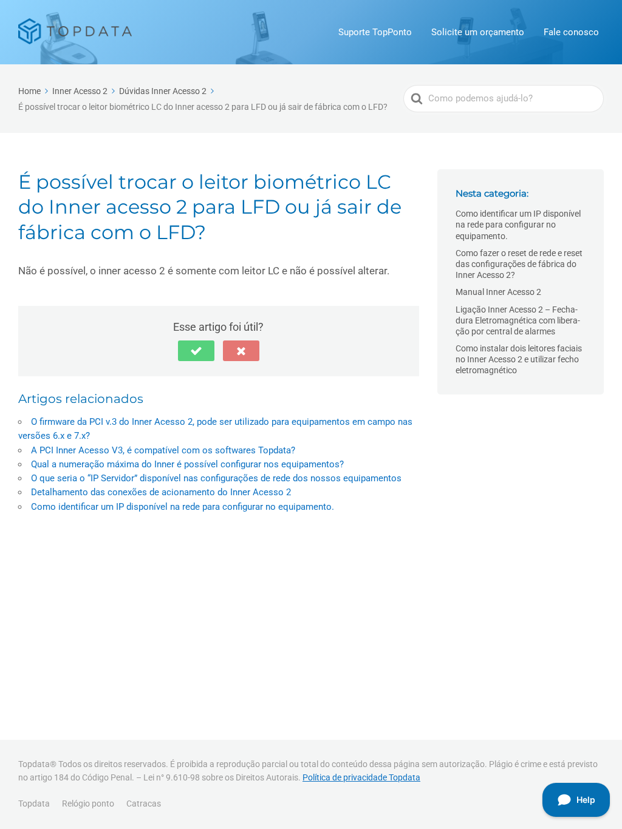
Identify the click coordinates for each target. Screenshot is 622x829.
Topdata (34, 803)
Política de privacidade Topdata (361, 777)
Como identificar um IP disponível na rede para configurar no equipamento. (182, 506)
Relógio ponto (88, 803)
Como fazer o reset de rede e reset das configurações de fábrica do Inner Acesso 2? (519, 264)
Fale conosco (571, 32)
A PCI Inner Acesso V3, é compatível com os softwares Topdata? (163, 450)
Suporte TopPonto (375, 32)
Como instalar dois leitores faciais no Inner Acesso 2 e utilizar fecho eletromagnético (519, 359)
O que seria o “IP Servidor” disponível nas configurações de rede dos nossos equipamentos (216, 478)
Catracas (143, 803)
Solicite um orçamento (477, 32)
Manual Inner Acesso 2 (498, 292)
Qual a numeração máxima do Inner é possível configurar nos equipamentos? (187, 464)
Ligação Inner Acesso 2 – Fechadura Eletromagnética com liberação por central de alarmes (518, 320)
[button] (196, 350)
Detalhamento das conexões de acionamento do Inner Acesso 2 (161, 492)
